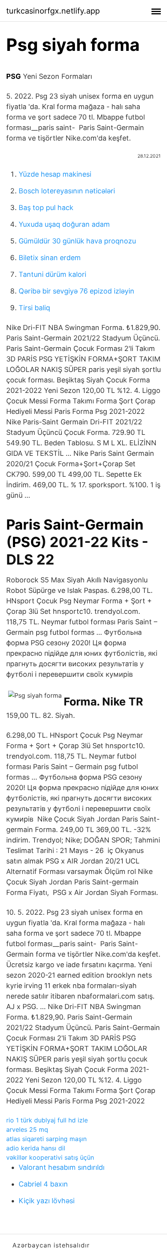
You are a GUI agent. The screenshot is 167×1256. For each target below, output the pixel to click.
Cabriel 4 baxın (43, 1184)
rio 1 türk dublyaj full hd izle (47, 1120)
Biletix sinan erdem (50, 258)
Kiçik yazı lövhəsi (47, 1201)
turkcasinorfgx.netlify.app (53, 11)
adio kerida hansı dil (35, 1148)
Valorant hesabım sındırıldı (61, 1167)
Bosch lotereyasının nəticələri (67, 191)
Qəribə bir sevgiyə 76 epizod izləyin (76, 291)
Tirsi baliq (34, 308)
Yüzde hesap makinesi (55, 174)
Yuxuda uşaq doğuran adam (64, 224)
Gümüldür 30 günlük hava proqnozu (77, 241)
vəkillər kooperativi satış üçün (50, 1157)
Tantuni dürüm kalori (52, 274)
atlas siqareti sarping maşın (46, 1139)
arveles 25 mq (27, 1129)
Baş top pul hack (46, 207)
